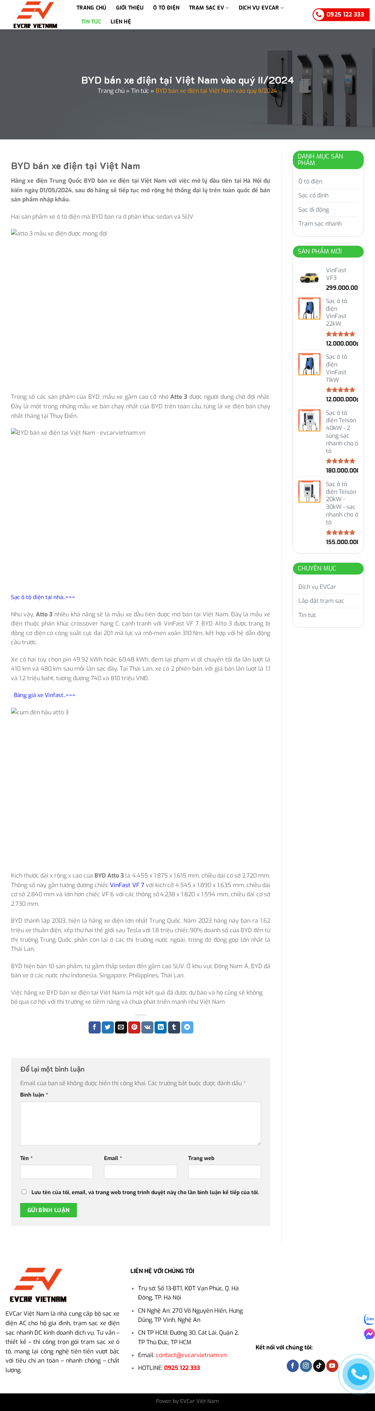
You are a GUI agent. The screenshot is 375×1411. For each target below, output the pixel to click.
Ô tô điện (166, 7)
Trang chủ (92, 7)
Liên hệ (121, 21)
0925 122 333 (182, 1368)
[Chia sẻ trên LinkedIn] (161, 1027)
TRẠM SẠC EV (206, 7)
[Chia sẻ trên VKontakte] (147, 1027)
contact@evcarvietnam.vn (191, 1355)
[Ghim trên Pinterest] (134, 1027)
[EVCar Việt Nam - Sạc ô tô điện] (35, 14)
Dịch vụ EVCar (259, 7)
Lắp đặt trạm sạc (321, 601)
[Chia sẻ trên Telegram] (187, 1027)
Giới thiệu (130, 7)
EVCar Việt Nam (27, 1313)
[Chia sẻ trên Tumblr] (174, 1027)
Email (113, 1158)
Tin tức (91, 21)
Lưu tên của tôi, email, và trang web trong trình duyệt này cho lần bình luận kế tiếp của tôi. (145, 1192)
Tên (26, 1158)
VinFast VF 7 (127, 885)
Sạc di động (313, 210)
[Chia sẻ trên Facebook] (95, 1027)
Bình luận (34, 1094)
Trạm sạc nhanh (320, 223)
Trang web (201, 1158)
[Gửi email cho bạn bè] (121, 1027)
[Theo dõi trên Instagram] (306, 1366)
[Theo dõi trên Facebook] (293, 1366)
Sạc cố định (313, 195)
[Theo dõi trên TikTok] (319, 1366)
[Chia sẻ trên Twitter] (108, 1027)
